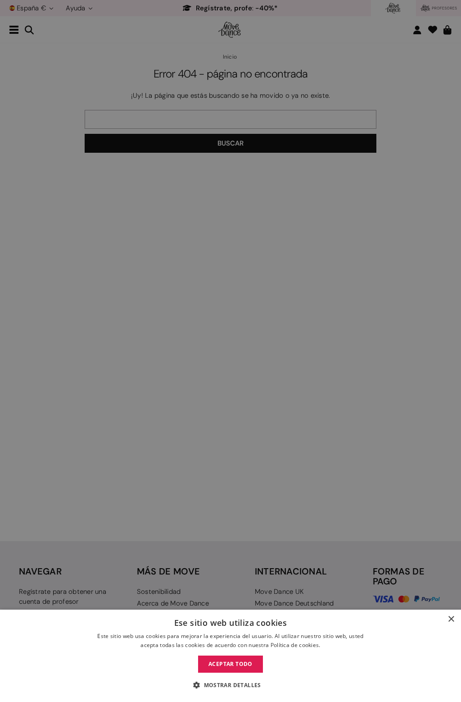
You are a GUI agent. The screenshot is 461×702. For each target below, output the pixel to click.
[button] (230, 685)
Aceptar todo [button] (230, 664)
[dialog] (230, 656)
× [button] (450, 619)
